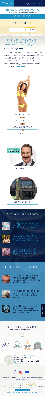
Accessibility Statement (22, 390)
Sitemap (33, 388)
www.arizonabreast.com (22, 379)
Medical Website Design (14, 392)
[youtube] (27, 372)
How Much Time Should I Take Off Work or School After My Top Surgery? (21, 42)
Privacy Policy (25, 388)
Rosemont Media (29, 392)
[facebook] (15, 372)
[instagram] (20, 372)
